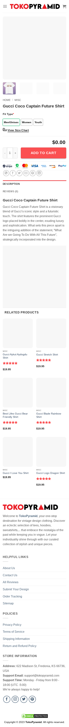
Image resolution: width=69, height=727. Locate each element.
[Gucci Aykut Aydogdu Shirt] (18, 333)
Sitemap (8, 603)
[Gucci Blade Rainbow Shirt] (51, 393)
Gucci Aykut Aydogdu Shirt (15, 356)
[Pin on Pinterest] (33, 173)
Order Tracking (12, 596)
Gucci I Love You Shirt (16, 473)
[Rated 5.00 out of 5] (10, 363)
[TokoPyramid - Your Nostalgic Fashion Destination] (35, 6)
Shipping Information (16, 638)
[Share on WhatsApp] (6, 173)
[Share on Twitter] (19, 173)
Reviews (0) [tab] (10, 191)
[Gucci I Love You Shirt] (18, 452)
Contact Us (10, 575)
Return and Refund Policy (19, 646)
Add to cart (43, 153)
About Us (9, 568)
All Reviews (10, 582)
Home (6, 100)
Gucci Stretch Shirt (47, 354)
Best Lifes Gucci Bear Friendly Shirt (15, 415)
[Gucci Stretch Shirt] (51, 333)
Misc (18, 100)
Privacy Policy (12, 624)
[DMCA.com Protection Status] (34, 715)
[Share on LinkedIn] (39, 173)
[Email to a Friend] (26, 173)
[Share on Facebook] (13, 173)
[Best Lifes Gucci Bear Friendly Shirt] (18, 393)
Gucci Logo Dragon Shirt (50, 473)
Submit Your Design (16, 589)
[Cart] (64, 6)
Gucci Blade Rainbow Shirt (48, 415)
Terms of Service (13, 631)
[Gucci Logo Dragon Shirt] (51, 452)
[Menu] (5, 6)
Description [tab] (11, 184)
